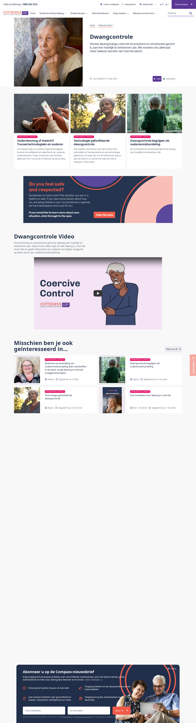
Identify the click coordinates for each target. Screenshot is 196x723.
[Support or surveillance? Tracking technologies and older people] (41, 113)
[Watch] (98, 293)
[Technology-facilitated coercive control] (98, 113)
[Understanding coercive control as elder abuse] (154, 113)
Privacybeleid (67, 717)
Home (92, 25)
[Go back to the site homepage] (14, 13)
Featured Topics (105, 25)
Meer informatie (92, 679)
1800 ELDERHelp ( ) (20, 4)
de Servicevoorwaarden (83, 717)
